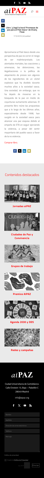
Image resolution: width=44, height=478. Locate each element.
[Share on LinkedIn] (3, 30)
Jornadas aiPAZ (22, 206)
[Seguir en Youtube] (25, 3)
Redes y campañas (22, 350)
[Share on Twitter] (3, 25)
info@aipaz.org (22, 397)
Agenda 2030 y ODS (22, 322)
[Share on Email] (3, 35)
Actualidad (27, 36)
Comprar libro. (11, 142)
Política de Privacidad (21, 460)
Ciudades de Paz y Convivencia (22, 236)
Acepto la (17, 460)
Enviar (36, 465)
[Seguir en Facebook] (15, 3)
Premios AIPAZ (22, 294)
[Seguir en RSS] (29, 3)
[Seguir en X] (20, 3)
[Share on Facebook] (3, 21)
